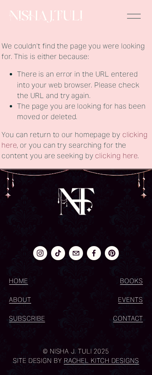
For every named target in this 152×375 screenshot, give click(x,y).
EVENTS (130, 300)
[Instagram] (40, 253)
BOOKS (131, 281)
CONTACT (128, 318)
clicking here (116, 155)
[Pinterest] (112, 253)
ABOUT (20, 300)
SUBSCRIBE (27, 318)
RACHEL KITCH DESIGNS (101, 361)
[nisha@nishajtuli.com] (76, 253)
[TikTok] (58, 253)
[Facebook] (94, 253)
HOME (18, 281)
